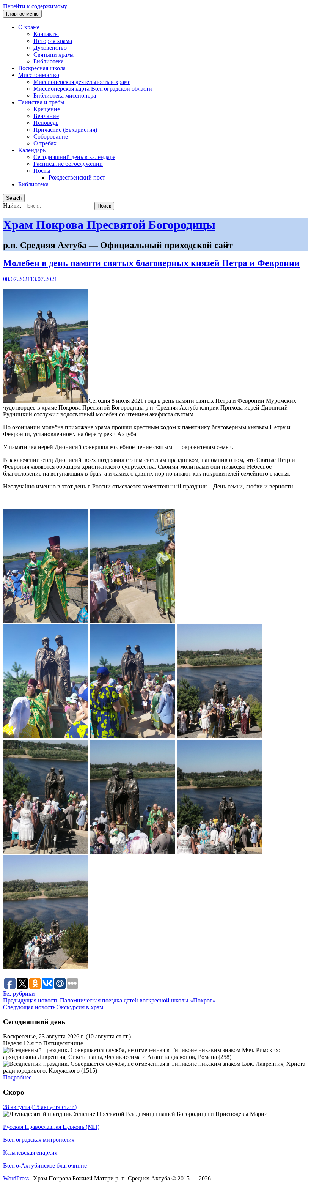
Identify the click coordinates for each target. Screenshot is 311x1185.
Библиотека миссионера (64, 95)
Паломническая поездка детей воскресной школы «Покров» (109, 1000)
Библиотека (48, 61)
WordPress (16, 1178)
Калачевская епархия (30, 1152)
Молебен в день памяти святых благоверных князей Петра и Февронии (151, 263)
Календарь (32, 150)
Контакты (46, 34)
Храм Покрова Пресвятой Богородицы (109, 225)
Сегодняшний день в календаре (74, 157)
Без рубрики (19, 993)
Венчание (46, 116)
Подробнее (17, 1077)
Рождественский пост (77, 177)
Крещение (46, 109)
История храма (52, 41)
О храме (28, 27)
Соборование (50, 136)
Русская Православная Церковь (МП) (51, 1127)
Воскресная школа (42, 68)
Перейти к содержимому (35, 6)
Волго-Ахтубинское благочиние (45, 1165)
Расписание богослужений (68, 164)
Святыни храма (53, 54)
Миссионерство (38, 75)
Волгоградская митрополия (38, 1139)
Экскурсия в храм (53, 1007)
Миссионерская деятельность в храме (81, 82)
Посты (41, 170)
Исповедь (45, 123)
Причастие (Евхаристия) (65, 129)
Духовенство (50, 47)
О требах (45, 143)
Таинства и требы (41, 102)
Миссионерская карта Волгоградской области (92, 88)
